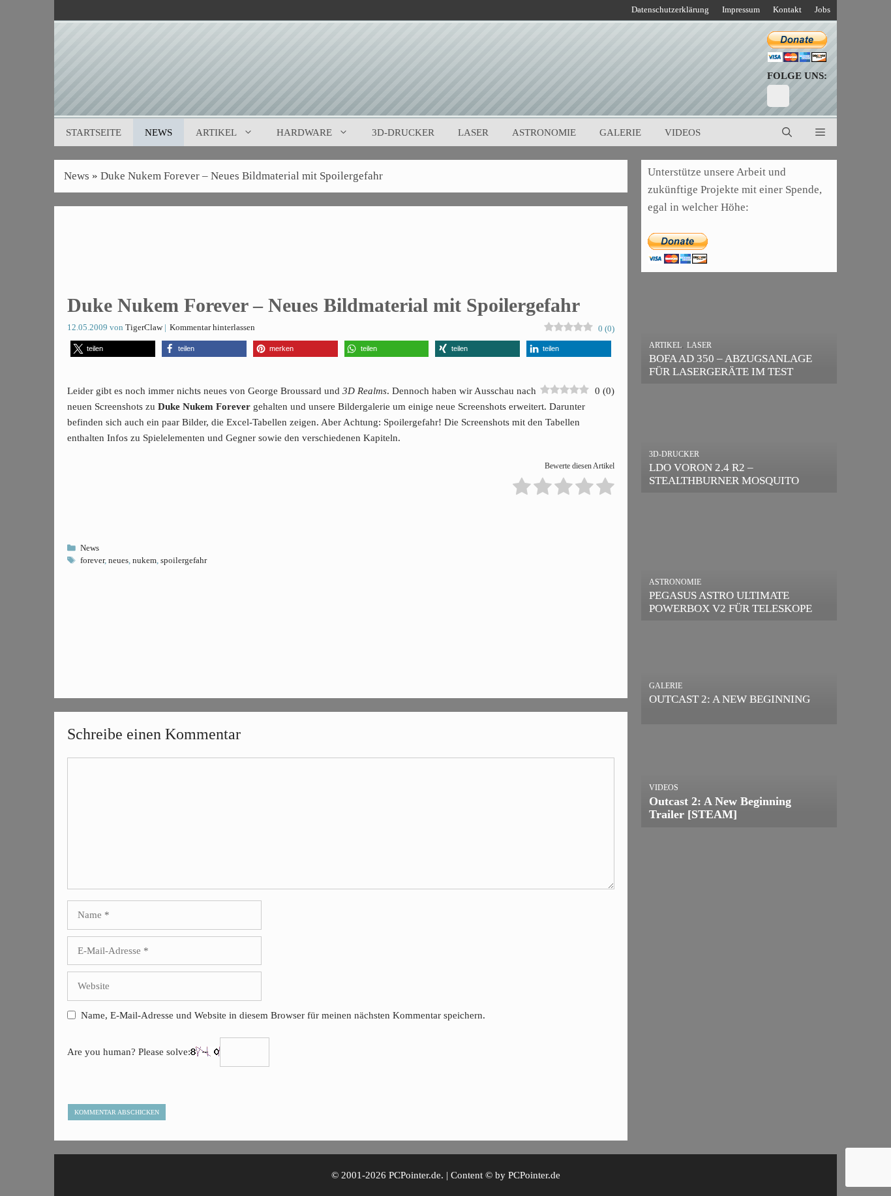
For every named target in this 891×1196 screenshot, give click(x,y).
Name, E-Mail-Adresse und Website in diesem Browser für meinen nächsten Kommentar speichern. (283, 1015)
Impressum (741, 9)
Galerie (620, 132)
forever (92, 560)
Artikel (216, 132)
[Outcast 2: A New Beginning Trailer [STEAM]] (739, 818)
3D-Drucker (403, 132)
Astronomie (544, 132)
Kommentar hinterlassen (212, 327)
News (158, 132)
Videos (683, 132)
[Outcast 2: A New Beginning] (739, 715)
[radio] (522, 488)
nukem (144, 560)
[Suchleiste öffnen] (787, 132)
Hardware (304, 132)
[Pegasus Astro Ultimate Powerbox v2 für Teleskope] (739, 612)
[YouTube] (778, 96)
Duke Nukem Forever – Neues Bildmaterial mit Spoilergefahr (241, 176)
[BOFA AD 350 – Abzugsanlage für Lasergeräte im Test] (739, 375)
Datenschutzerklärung (670, 9)
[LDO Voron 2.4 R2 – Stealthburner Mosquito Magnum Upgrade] (739, 484)
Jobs (822, 9)
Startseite (93, 132)
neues (118, 560)
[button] (820, 132)
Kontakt (787, 9)
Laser (473, 132)
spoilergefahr (183, 560)
